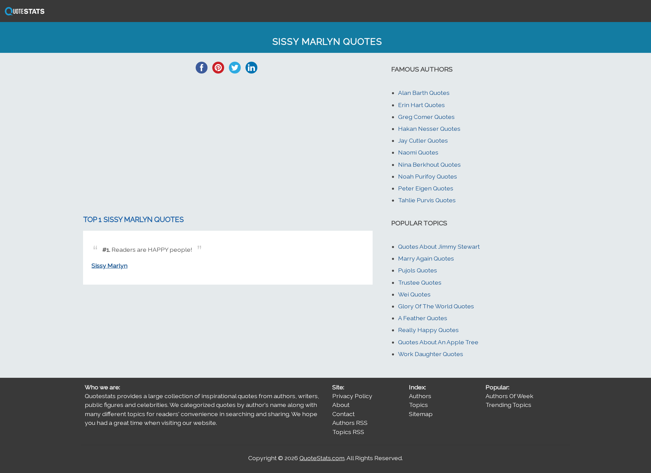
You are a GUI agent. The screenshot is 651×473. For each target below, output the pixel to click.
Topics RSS (348, 431)
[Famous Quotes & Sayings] (23, 14)
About (341, 404)
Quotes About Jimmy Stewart (439, 246)
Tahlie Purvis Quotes (427, 200)
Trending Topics (508, 404)
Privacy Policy (352, 395)
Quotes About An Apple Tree (438, 342)
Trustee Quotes (419, 282)
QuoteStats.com (321, 457)
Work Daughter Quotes (430, 353)
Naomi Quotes (418, 152)
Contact (343, 413)
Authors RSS (350, 422)
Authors (420, 395)
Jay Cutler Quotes (423, 140)
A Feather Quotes (422, 318)
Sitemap (421, 413)
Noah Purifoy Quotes (427, 176)
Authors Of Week (509, 395)
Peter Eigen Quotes (425, 188)
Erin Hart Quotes (421, 104)
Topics (418, 404)
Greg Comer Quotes (426, 116)
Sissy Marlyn (109, 265)
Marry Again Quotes (426, 258)
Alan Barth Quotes (424, 92)
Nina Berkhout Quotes (429, 164)
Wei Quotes (414, 294)
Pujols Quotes (417, 270)
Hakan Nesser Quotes (429, 128)
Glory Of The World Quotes (436, 306)
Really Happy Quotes (428, 329)
